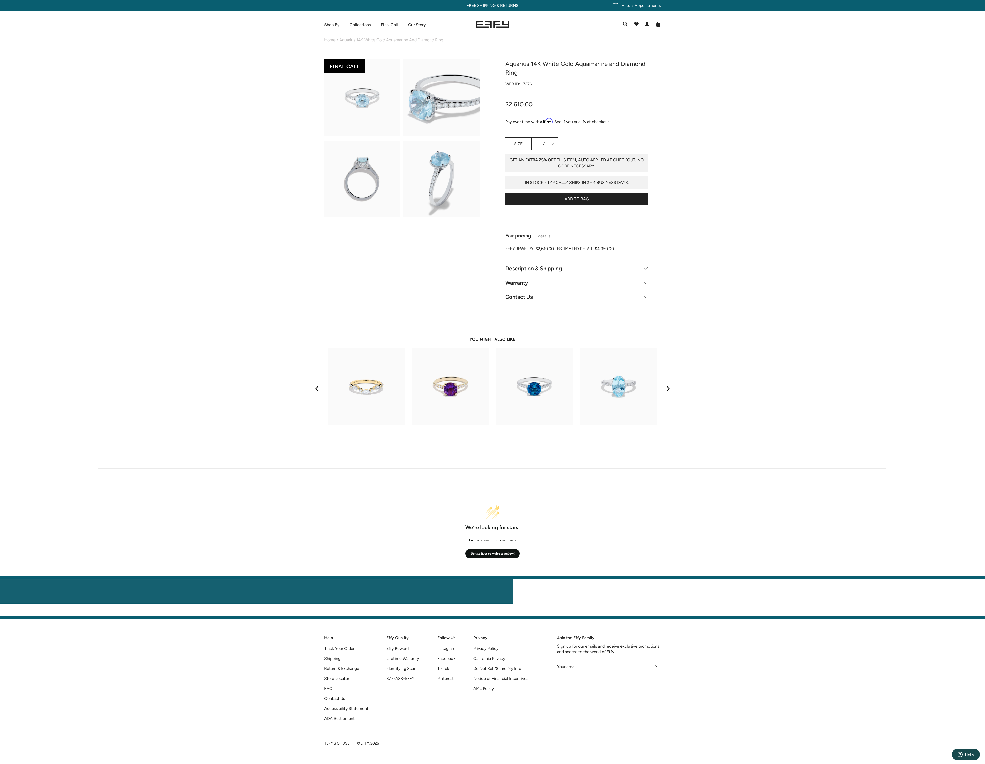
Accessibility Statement (346, 708)
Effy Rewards (398, 648)
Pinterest (445, 678)
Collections (360, 24)
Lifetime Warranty (402, 658)
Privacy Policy (485, 648)
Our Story (417, 24)
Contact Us (519, 297)
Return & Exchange (341, 668)
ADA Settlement (339, 718)
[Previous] (317, 389)
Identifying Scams (402, 668)
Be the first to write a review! (493, 553)
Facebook (446, 658)
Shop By (331, 24)
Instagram (446, 648)
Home (330, 39)
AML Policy (483, 688)
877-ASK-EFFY (400, 678)
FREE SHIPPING (481, 5)
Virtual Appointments (641, 5)
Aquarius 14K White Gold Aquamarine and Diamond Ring (391, 39)
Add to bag (577, 198)
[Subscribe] (656, 667)
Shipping (332, 658)
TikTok (443, 668)
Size (518, 143)
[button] (362, 98)
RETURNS (509, 5)
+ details (542, 236)
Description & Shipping (533, 268)
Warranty (516, 283)
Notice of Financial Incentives (500, 678)
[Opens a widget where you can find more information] (966, 755)
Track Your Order (339, 648)
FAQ (328, 688)
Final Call (389, 24)
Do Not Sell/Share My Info (497, 668)
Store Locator (336, 678)
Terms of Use (336, 743)
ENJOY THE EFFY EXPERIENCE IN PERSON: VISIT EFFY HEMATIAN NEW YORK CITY (492, 612)
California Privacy (489, 658)
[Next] (668, 389)
